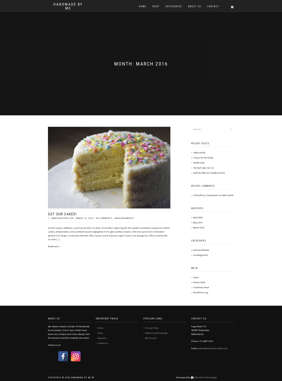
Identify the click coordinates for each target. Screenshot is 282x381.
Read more (53, 246)
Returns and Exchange (156, 332)
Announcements (124, 218)
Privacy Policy (152, 327)
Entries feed (199, 282)
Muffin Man (199, 162)
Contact (213, 6)
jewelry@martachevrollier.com (212, 348)
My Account (151, 338)
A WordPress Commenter (205, 195)
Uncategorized (200, 255)
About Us (194, 6)
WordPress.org (200, 292)
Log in (196, 277)
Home (142, 6)
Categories (173, 6)
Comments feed (201, 287)
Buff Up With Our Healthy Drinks (209, 172)
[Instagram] (75, 356)
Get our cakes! (62, 214)
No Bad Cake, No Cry (204, 167)
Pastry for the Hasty (203, 157)
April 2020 (198, 217)
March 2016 (198, 227)
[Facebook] (63, 356)
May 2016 (197, 222)
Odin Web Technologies (205, 377)
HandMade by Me (68, 6)
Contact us (103, 343)
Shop (155, 6)
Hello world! (199, 152)
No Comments (104, 218)
